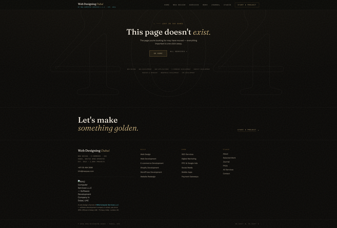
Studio (227, 5)
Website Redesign (148, 176)
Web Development (145, 69)
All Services (228, 169)
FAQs (225, 166)
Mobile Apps (187, 172)
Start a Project (247, 5)
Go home (158, 53)
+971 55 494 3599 (85, 167)
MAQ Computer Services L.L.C (107, 205)
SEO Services (187, 154)
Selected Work (229, 158)
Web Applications (161, 69)
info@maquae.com (86, 171)
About (225, 154)
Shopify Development (202, 69)
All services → (178, 51)
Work (205, 5)
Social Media (187, 167)
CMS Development (188, 73)
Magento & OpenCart (150, 73)
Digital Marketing (189, 159)
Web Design (179, 5)
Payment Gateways (190, 176)
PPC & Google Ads (190, 163)
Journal (215, 5)
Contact (226, 173)
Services (194, 5)
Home (166, 5)
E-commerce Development (181, 69)
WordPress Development (170, 73)
